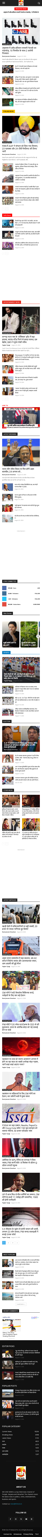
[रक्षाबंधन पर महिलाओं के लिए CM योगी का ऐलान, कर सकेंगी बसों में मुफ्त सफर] (21, 1081)
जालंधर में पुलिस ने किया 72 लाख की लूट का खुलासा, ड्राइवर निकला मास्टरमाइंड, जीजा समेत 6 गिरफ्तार (26, 166)
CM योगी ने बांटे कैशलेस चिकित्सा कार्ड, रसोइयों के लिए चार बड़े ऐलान (18, 994)
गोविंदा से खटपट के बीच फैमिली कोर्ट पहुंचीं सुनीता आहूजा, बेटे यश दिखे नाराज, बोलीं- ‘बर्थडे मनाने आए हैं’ (27, 368)
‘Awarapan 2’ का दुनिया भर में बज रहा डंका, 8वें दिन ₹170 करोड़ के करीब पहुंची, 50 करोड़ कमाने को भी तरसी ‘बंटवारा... (27, 357)
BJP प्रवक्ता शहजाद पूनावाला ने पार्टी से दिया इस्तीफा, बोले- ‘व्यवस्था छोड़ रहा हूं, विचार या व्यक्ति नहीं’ (27, 758)
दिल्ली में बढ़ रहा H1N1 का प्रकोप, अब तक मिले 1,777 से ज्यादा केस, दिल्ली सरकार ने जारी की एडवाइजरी (27, 223)
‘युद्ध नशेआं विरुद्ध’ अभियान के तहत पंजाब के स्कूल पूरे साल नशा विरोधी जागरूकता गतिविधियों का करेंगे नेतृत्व (27, 1353)
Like (38, 588)
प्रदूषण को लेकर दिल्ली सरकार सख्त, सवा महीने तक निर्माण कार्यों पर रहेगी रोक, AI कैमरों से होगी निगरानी (27, 234)
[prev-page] (3, 208)
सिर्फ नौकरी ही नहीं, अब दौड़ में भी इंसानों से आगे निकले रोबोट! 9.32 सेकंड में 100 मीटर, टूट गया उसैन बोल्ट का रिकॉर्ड (19, 676)
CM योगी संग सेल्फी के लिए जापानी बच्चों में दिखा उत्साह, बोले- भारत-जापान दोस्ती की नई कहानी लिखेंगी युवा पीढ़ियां (27, 1403)
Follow (37, 593)
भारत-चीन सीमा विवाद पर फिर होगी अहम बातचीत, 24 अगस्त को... (18, 470)
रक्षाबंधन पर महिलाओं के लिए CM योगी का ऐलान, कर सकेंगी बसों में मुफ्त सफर (18, 1095)
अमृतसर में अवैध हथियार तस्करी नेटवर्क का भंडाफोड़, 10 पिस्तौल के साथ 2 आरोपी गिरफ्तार (19, 51)
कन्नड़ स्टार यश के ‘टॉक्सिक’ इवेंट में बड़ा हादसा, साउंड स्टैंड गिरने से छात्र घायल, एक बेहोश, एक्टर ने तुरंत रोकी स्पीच (19, 339)
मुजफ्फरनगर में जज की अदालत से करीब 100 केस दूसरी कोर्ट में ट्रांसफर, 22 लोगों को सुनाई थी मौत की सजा (27, 1414)
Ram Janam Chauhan (9, 56)
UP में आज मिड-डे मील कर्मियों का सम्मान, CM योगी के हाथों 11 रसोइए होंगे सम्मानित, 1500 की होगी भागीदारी (20, 1197)
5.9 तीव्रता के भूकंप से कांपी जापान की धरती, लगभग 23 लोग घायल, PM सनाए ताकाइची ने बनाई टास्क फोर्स (20, 1232)
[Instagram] (16, 1519)
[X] (21, 1519)
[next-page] (7, 208)
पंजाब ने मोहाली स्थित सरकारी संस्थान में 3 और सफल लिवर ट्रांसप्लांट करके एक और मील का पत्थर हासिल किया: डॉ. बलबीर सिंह (27, 1375)
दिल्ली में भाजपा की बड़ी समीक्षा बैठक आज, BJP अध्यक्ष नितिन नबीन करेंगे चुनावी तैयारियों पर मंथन (27, 1284)
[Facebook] (10, 1519)
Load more (20, 1304)
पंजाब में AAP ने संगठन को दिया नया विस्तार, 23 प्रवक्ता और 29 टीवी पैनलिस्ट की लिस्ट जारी (20, 149)
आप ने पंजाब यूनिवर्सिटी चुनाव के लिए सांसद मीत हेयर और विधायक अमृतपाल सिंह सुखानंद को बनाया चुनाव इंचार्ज (27, 769)
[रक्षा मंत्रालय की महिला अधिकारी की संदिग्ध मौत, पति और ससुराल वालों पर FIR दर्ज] (7, 102)
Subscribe (36, 604)
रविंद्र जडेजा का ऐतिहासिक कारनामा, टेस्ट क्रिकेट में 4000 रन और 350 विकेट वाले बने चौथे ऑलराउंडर (27, 711)
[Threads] (32, 1519)
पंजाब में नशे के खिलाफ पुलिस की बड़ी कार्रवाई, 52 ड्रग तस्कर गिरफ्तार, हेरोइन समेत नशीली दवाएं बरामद (27, 200)
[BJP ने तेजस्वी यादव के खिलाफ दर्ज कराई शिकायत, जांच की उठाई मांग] (7, 69)
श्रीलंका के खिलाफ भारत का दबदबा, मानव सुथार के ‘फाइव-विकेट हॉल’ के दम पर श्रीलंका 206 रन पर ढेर (27, 689)
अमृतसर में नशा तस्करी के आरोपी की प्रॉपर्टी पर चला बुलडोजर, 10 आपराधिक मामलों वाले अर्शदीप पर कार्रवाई (27, 178)
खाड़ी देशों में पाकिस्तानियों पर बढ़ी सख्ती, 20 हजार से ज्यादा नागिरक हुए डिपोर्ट (19, 927)
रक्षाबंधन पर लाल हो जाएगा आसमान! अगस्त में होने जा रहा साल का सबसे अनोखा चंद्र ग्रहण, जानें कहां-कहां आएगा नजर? (20, 1062)
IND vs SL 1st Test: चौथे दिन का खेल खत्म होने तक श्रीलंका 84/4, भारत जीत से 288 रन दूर (27, 700)
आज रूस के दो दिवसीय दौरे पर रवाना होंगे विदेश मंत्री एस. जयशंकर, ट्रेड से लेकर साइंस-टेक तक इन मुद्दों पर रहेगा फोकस (27, 1262)
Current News (26, 806)
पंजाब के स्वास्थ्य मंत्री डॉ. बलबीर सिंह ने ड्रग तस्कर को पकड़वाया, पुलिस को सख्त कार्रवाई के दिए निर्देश (27, 189)
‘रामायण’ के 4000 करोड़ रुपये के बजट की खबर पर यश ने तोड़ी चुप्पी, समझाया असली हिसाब (26, 391)
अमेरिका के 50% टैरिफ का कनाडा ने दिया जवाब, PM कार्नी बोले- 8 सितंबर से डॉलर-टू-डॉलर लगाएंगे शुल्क (20, 1163)
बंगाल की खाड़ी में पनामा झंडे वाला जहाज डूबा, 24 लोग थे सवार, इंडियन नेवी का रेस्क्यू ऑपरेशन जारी (27, 1295)
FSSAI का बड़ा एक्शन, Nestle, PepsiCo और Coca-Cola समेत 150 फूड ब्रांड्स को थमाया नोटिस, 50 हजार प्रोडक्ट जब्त (19, 1128)
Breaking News (7, 44)
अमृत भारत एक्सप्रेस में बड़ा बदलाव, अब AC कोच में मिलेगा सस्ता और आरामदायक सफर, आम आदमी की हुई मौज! (19, 961)
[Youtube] (26, 1519)
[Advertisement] (21, 279)
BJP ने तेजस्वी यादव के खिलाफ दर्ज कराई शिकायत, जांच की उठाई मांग (21, 12)
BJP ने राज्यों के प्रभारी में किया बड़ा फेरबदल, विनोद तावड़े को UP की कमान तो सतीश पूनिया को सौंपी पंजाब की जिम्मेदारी (20, 745)
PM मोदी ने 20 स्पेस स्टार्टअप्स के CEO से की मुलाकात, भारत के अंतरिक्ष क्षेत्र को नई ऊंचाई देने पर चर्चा (20, 1027)
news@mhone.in (16, 1504)
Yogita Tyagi (6, 345)
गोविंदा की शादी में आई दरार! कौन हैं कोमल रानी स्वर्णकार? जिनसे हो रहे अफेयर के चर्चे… (11, 834)
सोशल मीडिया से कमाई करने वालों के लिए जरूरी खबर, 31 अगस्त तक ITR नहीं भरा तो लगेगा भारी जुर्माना (27, 90)
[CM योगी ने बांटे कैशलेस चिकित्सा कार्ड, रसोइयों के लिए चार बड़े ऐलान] (21, 980)
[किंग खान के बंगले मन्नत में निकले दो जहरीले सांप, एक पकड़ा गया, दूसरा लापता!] (7, 380)
